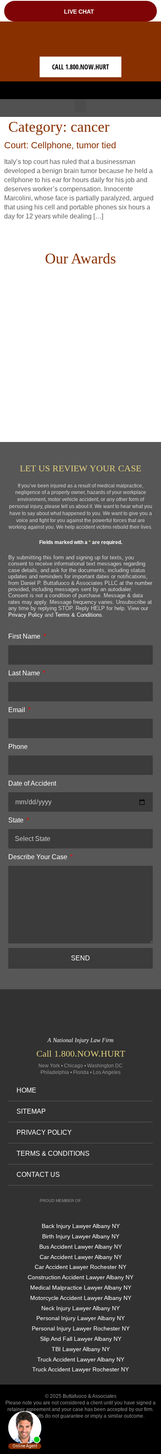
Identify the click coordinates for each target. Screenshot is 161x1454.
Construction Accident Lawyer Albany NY (80, 1277)
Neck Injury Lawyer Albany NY (80, 1308)
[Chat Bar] (80, 10)
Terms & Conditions (78, 615)
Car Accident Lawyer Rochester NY (80, 1267)
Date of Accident (32, 783)
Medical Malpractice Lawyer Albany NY (80, 1287)
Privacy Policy (25, 615)
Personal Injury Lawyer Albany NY (80, 1318)
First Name (25, 636)
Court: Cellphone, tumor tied (60, 145)
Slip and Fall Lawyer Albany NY (80, 1338)
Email (17, 709)
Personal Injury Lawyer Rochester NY (81, 1328)
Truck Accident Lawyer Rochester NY (80, 1369)
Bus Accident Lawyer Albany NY (80, 1246)
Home (26, 1090)
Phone (18, 746)
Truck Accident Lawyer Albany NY (80, 1359)
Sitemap (31, 1111)
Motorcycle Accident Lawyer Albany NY (80, 1298)
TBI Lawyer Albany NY (81, 1349)
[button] (80, 88)
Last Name (25, 673)
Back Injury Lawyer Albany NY (81, 1226)
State (16, 820)
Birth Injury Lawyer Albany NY (80, 1236)
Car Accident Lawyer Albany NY (81, 1257)
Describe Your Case (38, 856)
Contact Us (38, 1174)
